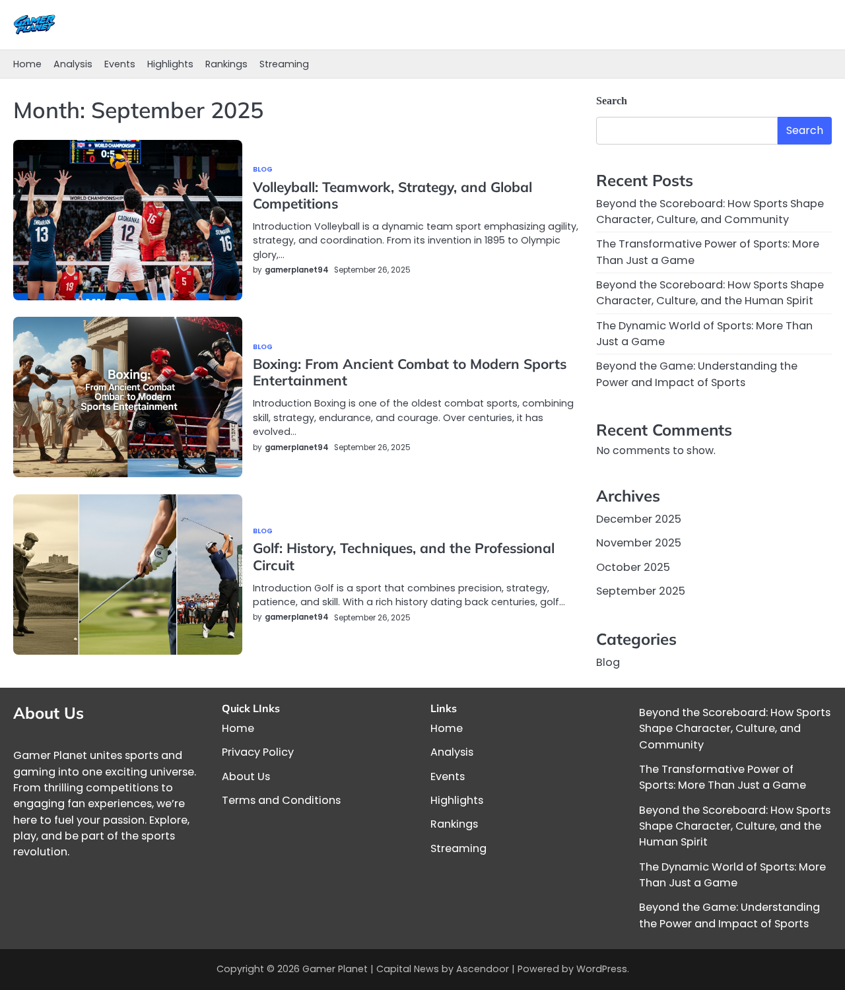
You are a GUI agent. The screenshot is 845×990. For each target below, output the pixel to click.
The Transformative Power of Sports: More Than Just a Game (722, 777)
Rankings (226, 64)
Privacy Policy (258, 752)
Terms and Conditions (281, 800)
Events (119, 64)
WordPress (601, 968)
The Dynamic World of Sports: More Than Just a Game (732, 874)
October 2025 (633, 567)
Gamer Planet (335, 968)
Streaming (284, 64)
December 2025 (638, 519)
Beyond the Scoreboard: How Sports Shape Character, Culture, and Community (710, 211)
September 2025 (640, 591)
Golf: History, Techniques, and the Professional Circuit (404, 556)
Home (27, 64)
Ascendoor (482, 968)
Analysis (72, 64)
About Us (246, 776)
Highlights (170, 64)
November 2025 (638, 542)
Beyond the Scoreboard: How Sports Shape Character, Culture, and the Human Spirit (710, 292)
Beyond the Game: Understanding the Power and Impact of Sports (696, 373)
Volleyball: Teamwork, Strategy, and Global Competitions (392, 195)
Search (611, 100)
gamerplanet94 (297, 270)
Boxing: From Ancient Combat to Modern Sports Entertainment (409, 372)
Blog (263, 170)
